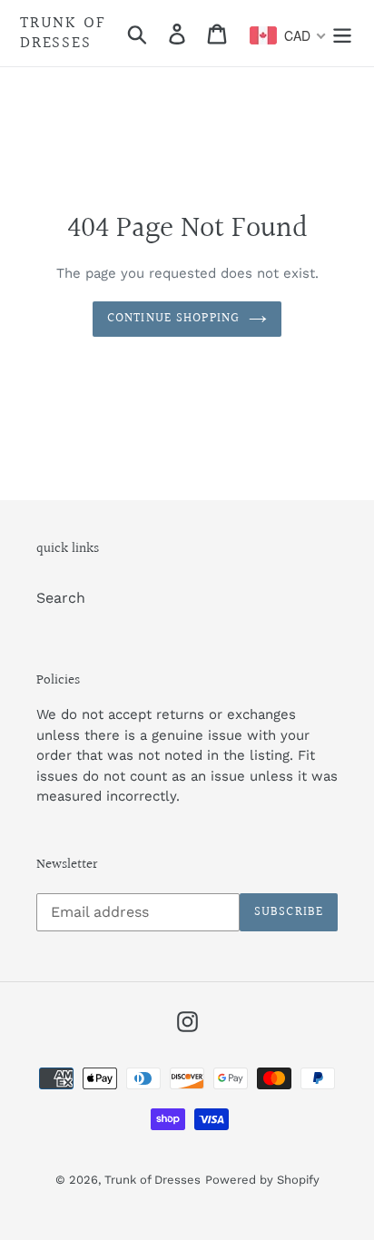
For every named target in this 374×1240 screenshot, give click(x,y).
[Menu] (342, 33)
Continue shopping (173, 319)
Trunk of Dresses (62, 33)
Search (60, 597)
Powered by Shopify (262, 1179)
